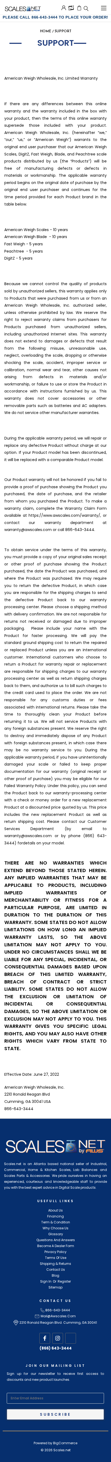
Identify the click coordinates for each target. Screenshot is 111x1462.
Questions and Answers (55, 1240)
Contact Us (55, 1269)
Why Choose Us (55, 1228)
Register (64, 1281)
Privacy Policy (55, 1251)
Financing (55, 1216)
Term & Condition (55, 1222)
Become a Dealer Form (55, 1246)
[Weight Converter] (71, 7)
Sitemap (55, 1287)
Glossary (55, 1234)
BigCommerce (65, 1443)
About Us (55, 1210)
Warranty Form (28, 63)
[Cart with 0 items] (79, 8)
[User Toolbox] (64, 8)
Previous (12, 1457)
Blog (55, 1275)
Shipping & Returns (55, 1263)
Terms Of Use (55, 1257)
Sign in (45, 1281)
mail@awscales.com (58, 1316)
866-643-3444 (57, 1310)
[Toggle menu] (103, 7)
